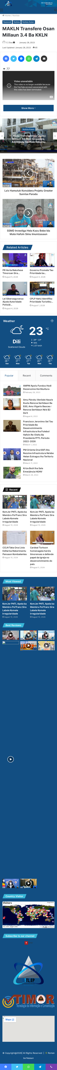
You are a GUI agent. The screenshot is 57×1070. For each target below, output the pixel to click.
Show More (27, 108)
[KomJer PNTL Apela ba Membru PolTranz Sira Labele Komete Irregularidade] (15, 502)
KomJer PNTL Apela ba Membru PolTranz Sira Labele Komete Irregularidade (28, 138)
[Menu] (1, 10)
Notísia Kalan (28, 22)
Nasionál (7, 22)
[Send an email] (14, 42)
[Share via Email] (44, 58)
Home (7, 15)
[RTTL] (28, 3)
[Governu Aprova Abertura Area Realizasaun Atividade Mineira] (10, 883)
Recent (27, 375)
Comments (46, 375)
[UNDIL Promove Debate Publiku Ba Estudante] (28, 883)
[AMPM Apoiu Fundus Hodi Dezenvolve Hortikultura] (12, 390)
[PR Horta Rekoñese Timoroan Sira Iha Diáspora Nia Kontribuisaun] (15, 260)
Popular (9, 375)
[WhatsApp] (29, 58)
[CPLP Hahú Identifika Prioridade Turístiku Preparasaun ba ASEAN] (42, 289)
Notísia (16, 15)
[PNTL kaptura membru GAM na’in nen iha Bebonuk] (28, 645)
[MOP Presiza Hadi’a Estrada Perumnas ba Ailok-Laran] (10, 635)
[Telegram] (36, 58)
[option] (28, 136)
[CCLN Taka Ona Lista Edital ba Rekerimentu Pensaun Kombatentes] (15, 537)
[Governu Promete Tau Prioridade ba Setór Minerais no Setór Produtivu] (42, 260)
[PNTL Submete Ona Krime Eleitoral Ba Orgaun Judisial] (10, 759)
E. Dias (9, 42)
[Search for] (55, 10)
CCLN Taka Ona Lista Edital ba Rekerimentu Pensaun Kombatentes (15, 550)
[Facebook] (6, 58)
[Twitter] (13, 58)
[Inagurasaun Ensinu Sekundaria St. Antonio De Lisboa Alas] (46, 645)
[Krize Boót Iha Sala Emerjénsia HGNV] (12, 473)
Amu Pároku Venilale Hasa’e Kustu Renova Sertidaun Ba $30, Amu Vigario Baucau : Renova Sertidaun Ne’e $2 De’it (38, 406)
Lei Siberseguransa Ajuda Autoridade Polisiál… (13, 301)
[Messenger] (21, 58)
